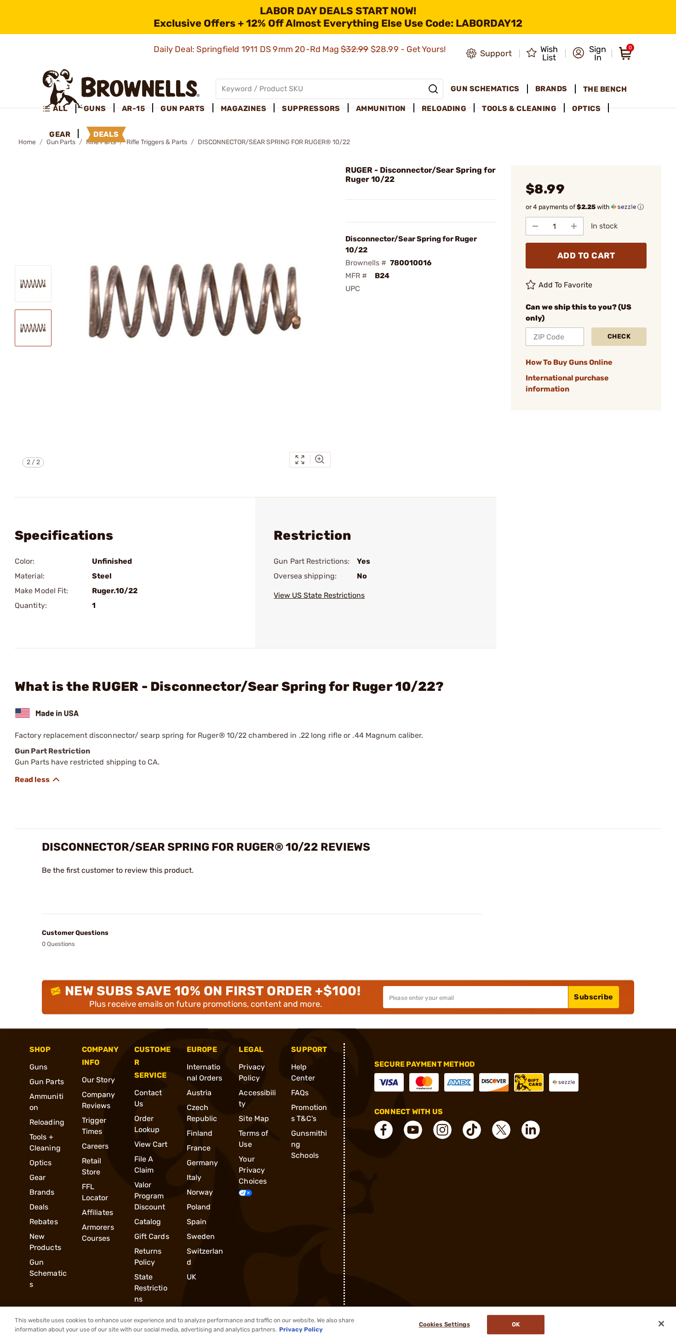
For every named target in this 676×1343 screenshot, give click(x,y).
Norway (200, 1192)
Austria (199, 1092)
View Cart (151, 1144)
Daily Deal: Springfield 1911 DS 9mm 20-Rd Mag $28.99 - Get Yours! (301, 49)
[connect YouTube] (413, 1130)
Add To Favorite (566, 284)
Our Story (98, 1079)
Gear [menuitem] (59, 134)
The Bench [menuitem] (605, 89)
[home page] (121, 88)
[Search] (433, 89)
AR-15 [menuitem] (133, 108)
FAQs (300, 1092)
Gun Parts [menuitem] (182, 108)
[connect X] (501, 1130)
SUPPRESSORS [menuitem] (311, 108)
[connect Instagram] (442, 1130)
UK (191, 1277)
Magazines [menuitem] (244, 108)
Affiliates (97, 1212)
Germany (202, 1162)
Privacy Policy (301, 1328)
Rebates (43, 1221)
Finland (200, 1133)
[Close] (661, 1324)
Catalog (147, 1221)
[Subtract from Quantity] (535, 226)
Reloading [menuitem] (444, 108)
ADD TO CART (586, 256)
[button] (589, 53)
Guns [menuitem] (95, 108)
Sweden (201, 1236)
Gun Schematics (48, 1273)
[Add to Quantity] (574, 226)
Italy (194, 1177)
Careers (95, 1146)
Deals (39, 1207)
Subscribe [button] (593, 997)
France (199, 1148)
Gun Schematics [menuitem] (485, 88)
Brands (42, 1192)
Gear (37, 1177)
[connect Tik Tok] (472, 1130)
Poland (199, 1207)
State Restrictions (150, 1288)
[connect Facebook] (383, 1130)
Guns (38, 1067)
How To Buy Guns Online (569, 362)
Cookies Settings (444, 1324)
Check (619, 336)
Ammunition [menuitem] (381, 108)
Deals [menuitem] (106, 134)
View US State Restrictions (319, 595)
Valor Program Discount (150, 1195)
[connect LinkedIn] (530, 1130)
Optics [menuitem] (586, 108)
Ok (516, 1324)
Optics (40, 1162)
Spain (197, 1221)
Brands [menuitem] (551, 88)
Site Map (254, 1118)
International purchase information (567, 383)
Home (27, 142)
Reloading (46, 1122)
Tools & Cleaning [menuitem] (519, 108)
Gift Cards (151, 1236)
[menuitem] (59, 108)
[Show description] (38, 779)
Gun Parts (46, 1081)
